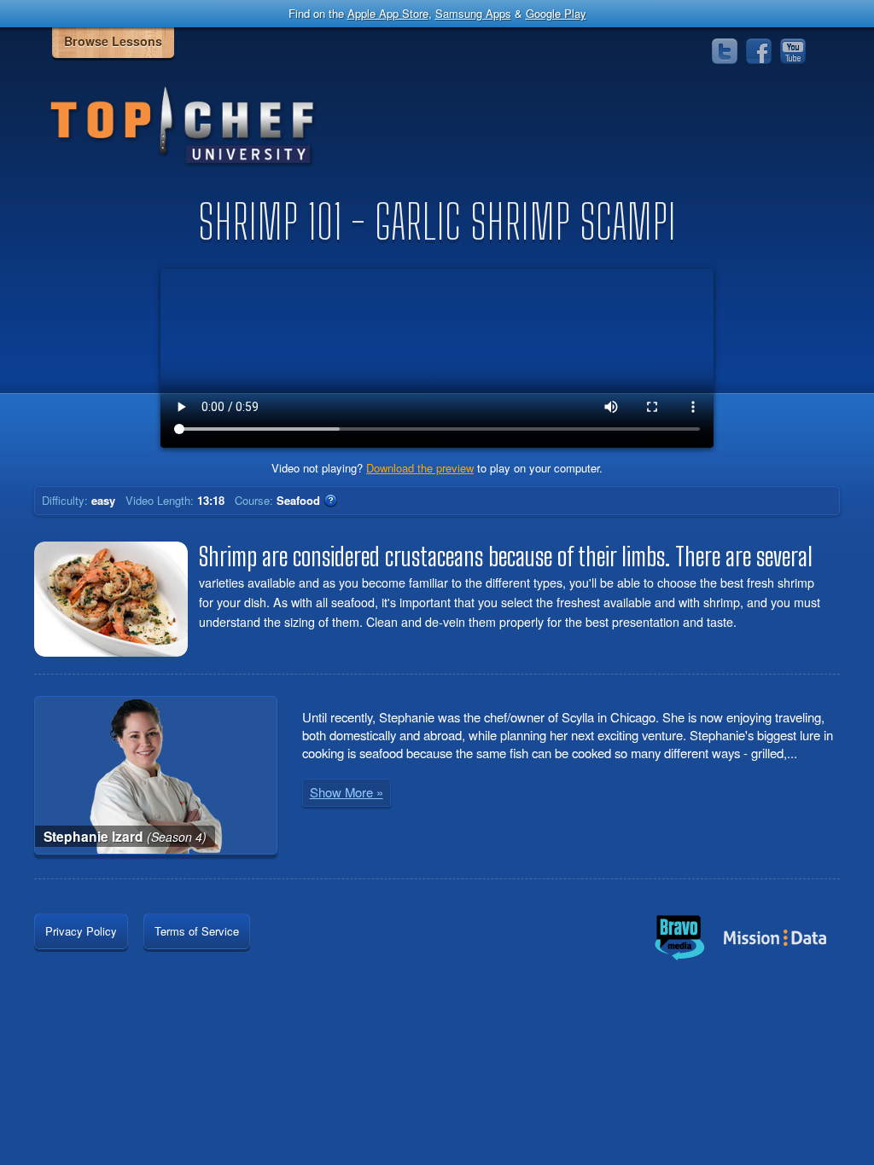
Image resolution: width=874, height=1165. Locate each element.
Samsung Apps (473, 13)
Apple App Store (387, 13)
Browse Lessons (113, 40)
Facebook (759, 51)
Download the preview (420, 468)
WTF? (330, 500)
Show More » (346, 792)
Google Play (556, 13)
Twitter (724, 51)
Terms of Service (196, 931)
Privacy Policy (81, 931)
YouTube (793, 51)
